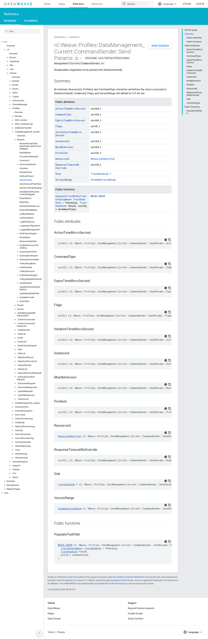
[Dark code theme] (166, 240)
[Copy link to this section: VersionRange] (77, 498)
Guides (47, 4)
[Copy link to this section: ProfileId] (69, 402)
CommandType (63, 114)
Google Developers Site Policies (118, 580)
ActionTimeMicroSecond (70, 108)
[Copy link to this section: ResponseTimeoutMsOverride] (100, 450)
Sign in (200, 4)
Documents (31, 21)
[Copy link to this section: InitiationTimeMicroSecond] (96, 329)
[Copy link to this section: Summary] (73, 81)
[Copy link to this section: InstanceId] (72, 353)
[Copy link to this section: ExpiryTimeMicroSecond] (93, 281)
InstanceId (62, 141)
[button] (22, 42)
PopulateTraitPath (66, 196)
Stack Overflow (135, 618)
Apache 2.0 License (74, 580)
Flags (58, 126)
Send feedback (160, 45)
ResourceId (62, 158)
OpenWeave (59, 37)
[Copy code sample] (170, 240)
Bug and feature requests (141, 608)
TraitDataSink (99, 173)
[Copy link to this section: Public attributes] (84, 222)
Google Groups (135, 613)
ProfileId (61, 152)
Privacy (61, 632)
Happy (61, 4)
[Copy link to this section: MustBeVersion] (79, 378)
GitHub (187, 4)
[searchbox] (22, 31)
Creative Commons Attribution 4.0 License (135, 577)
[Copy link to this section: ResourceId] (74, 426)
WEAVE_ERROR (98, 196)
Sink (58, 173)
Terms (51, 632)
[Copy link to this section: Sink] (63, 474)
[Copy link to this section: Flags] (65, 305)
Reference (78, 4)
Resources (97, 4)
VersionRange (63, 179)
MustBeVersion (64, 147)
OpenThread (54, 618)
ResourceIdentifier (103, 158)
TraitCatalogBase (71, 548)
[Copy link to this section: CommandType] (79, 257)
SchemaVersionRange (103, 179)
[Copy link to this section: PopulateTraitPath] (83, 535)
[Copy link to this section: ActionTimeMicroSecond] (93, 233)
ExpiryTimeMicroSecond (70, 120)
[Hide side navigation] (39, 633)
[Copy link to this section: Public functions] (83, 524)
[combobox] (137, 4)
